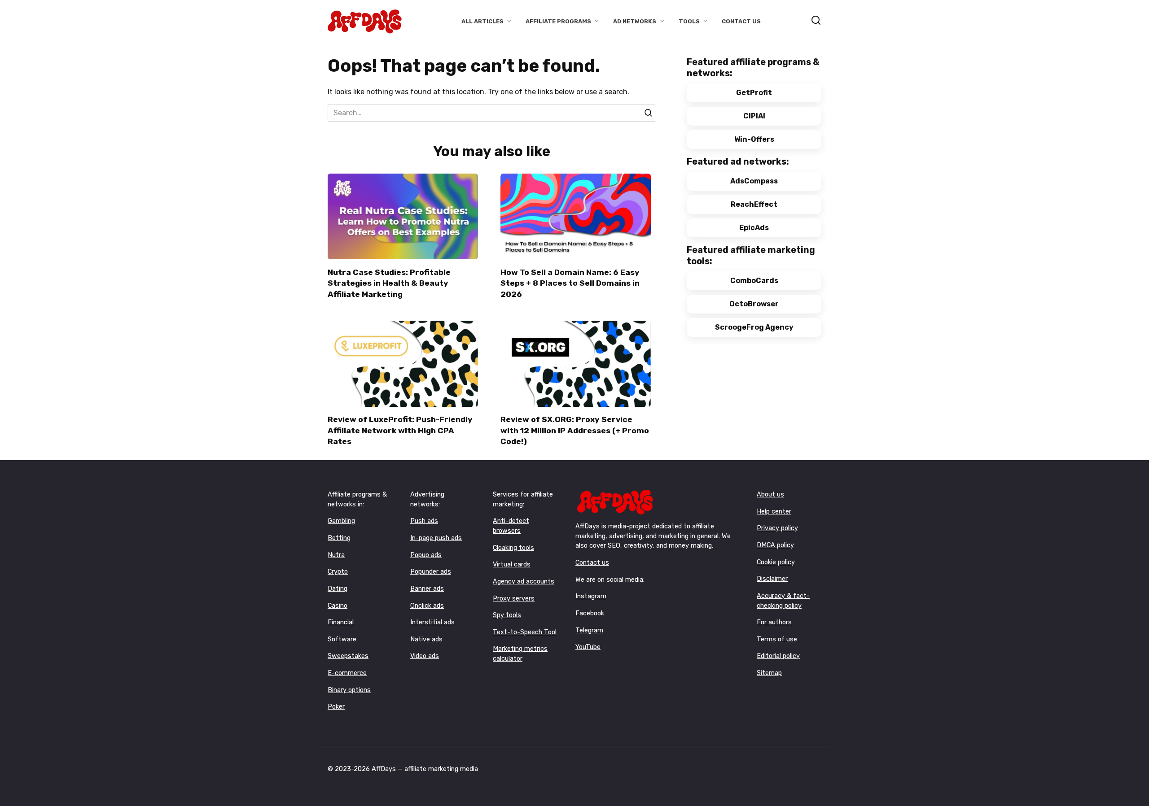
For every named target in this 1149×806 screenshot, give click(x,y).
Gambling (341, 521)
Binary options (349, 690)
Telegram (589, 630)
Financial (341, 622)
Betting (339, 538)
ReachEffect (754, 204)
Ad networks (634, 21)
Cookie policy (776, 562)
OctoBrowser (754, 304)
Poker (336, 706)
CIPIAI (754, 116)
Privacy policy (777, 528)
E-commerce (347, 673)
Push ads (424, 521)
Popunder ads (430, 571)
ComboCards (754, 280)
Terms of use (777, 639)
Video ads (424, 656)
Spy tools (507, 615)
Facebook (589, 613)
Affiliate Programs (558, 21)
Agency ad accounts (523, 581)
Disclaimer (772, 579)
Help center (774, 511)
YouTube (588, 647)
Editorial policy (778, 656)
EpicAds (754, 227)
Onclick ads (427, 606)
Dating (337, 589)
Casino (337, 606)
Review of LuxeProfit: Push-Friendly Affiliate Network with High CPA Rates (400, 430)
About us (770, 494)
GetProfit (754, 92)
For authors (774, 622)
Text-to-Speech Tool (525, 632)
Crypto (338, 571)
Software (342, 639)
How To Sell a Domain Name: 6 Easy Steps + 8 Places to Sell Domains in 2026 (570, 282)
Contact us (592, 562)
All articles (482, 21)
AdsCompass (754, 181)
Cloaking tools (513, 548)
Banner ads (427, 589)
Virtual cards (512, 564)
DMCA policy (775, 545)
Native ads (426, 639)
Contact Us (741, 21)
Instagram (590, 596)
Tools (689, 21)
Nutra (336, 555)
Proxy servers (514, 598)
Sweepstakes (348, 656)
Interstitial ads (432, 622)
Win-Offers (754, 139)
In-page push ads (436, 538)
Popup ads (426, 555)
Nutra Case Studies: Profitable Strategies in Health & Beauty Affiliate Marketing (389, 282)
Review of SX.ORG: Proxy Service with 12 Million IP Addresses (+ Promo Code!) (574, 430)
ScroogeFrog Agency (754, 327)
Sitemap (769, 673)
